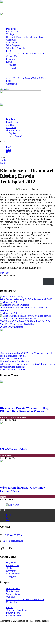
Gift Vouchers (13, 42)
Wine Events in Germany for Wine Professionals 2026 (26, 299)
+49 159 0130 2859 (14, 73)
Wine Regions (13, 45)
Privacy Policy (13, 613)
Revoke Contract (14, 615)
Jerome (19, 302)
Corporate (11, 127)
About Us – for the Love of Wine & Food (26, 78)
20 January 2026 (8, 326)
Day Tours (11, 28)
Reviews (10, 59)
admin (3, 160)
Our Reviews (12, 591)
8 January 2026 (7, 358)
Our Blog (10, 596)
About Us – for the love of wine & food (25, 53)
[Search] (48, 281)
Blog (8, 50)
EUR (8, 146)
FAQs (9, 61)
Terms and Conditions (16, 610)
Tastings (10, 34)
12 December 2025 (9, 369)
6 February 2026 (8, 302)
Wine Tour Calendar (16, 48)
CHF (8, 149)
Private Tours (12, 31)
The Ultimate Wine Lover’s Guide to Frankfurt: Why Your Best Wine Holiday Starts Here (25, 322)
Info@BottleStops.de (39, 73)
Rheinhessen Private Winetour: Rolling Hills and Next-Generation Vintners (24, 409)
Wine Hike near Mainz (14, 449)
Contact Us (11, 56)
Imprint (9, 607)
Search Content (7, 275)
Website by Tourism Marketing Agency (14, 624)
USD (8, 152)
